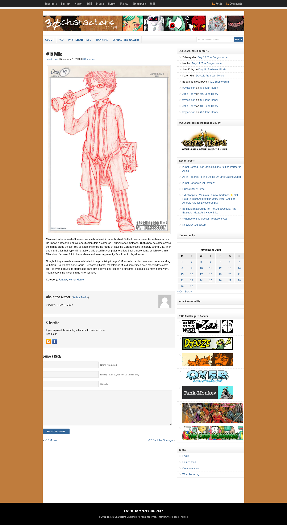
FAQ (61, 39)
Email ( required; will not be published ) (119, 374)
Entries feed (189, 462)
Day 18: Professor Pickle (212, 69)
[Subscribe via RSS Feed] (48, 341)
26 (220, 280)
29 (182, 286)
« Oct (180, 291)
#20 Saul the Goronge (160, 440)
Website (104, 384)
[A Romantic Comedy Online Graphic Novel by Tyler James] (207, 381)
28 (239, 280)
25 (210, 280)
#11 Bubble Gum (219, 81)
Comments (236, 3)
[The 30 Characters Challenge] (143, 30)
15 (182, 274)
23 (191, 280)
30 (191, 286)
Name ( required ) (109, 365)
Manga (124, 3)
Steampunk (139, 3)
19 (220, 274)
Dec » (188, 291)
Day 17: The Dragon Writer (213, 57)
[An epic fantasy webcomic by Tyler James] (212, 422)
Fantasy (66, 3)
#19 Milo (54, 53)
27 (229, 280)
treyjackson (188, 87)
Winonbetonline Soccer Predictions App (205, 218)
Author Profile (80, 297)
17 (201, 274)
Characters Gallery (125, 39)
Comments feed (191, 468)
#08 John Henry (209, 87)
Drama (100, 3)
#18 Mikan (51, 440)
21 (239, 274)
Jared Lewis (52, 59)
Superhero (51, 3)
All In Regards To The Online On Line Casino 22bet (211, 176)
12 (220, 268)
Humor (79, 3)
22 (182, 280)
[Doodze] (207, 349)
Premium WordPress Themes (173, 517)
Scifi (89, 3)
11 (210, 268)
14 (239, 268)
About (49, 39)
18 (210, 274)
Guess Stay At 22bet (193, 189)
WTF (152, 3)
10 (201, 268)
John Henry (189, 93)
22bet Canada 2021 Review (198, 183)
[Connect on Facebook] (54, 341)
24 (201, 280)
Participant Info (80, 39)
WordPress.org (190, 474)
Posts (219, 3)
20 (229, 274)
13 (229, 268)
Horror (112, 3)
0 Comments (88, 59)
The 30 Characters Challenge (143, 511)
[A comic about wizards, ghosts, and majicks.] (207, 365)
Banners (102, 39)
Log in (186, 456)
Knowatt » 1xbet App (194, 224)
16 (191, 274)
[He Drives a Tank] (207, 398)
